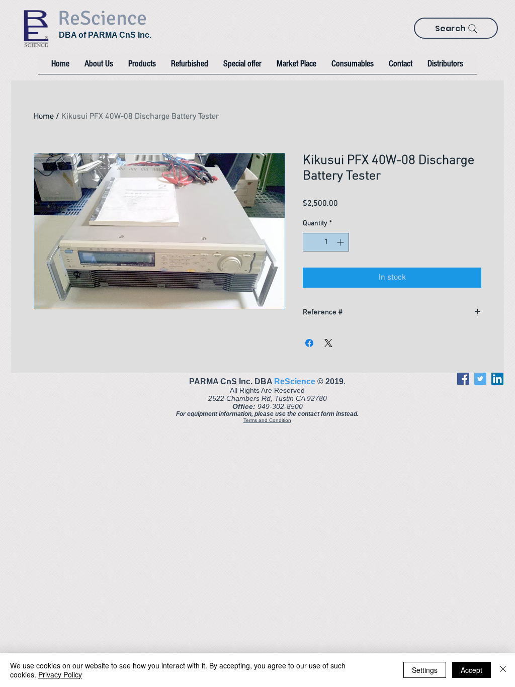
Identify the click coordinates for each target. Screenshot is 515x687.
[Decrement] (310, 242)
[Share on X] (328, 343)
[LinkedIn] (497, 379)
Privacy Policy (60, 674)
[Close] (503, 670)
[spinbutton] (326, 242)
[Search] (472, 28)
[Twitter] (480, 379)
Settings (425, 670)
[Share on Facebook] (309, 343)
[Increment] (341, 242)
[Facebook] (463, 379)
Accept (471, 670)
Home (44, 117)
